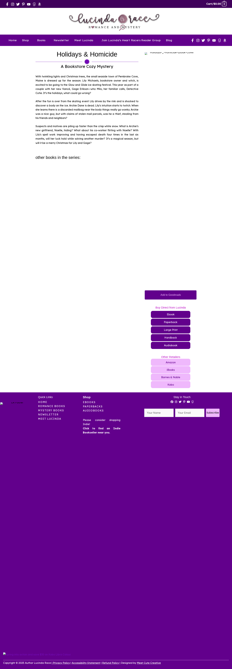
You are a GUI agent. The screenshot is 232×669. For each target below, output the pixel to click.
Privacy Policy (61, 662)
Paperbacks (93, 406)
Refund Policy (110, 662)
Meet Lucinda (49, 418)
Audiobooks (93, 410)
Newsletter (48, 414)
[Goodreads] (34, 4)
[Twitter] (18, 4)
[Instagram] (12, 4)
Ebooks (89, 402)
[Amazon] (39, 4)
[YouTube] (28, 4)
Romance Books (51, 406)
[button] (30, 40)
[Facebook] (7, 4)
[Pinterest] (23, 4)
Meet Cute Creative (149, 662)
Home (42, 402)
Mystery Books (51, 410)
